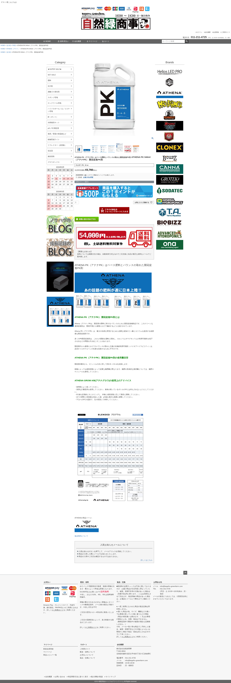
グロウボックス (54, 162)
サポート (83, 644)
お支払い (47, 582)
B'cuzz (169, 158)
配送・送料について (87, 652)
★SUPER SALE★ (54, 69)
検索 (187, 41)
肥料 (49, 80)
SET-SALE (52, 75)
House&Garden (169, 136)
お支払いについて (86, 655)
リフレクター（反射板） (57, 145)
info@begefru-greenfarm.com (171, 586)
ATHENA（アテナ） (12, 49)
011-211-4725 (165, 589)
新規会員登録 (48, 649)
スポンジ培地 (53, 97)
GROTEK (169, 180)
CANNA (169, 169)
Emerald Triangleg (169, 115)
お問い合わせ (60, 677)
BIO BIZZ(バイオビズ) (169, 223)
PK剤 (14, 45)
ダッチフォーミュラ (169, 234)
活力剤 (8, 45)
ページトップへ (185, 573)
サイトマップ (111, 677)
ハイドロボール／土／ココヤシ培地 (59, 110)
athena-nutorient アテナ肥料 (60, 312)
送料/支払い (64, 41)
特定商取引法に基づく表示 (78, 677)
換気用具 (51, 156)
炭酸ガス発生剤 (54, 92)
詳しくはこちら (146, 560)
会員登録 (216, 32)
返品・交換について (87, 658)
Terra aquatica (169, 212)
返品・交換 (121, 582)
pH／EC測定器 (53, 128)
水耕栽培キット (54, 122)
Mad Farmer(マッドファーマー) (169, 104)
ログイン (199, 32)
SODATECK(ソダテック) (169, 190)
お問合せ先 (158, 582)
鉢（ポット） (53, 117)
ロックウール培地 (54, 103)
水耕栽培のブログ (60, 224)
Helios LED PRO (169, 71)
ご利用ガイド (225, 32)
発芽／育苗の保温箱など (57, 134)
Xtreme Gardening (169, 126)
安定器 (50, 151)
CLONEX (169, 147)
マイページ (93, 41)
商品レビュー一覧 (50, 655)
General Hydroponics (169, 201)
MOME (48, 41)
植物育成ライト (54, 139)
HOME (3, 45)
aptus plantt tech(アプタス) (169, 82)
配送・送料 (84, 582)
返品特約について (81, 536)
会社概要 (208, 32)
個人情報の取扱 (97, 677)
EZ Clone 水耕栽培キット (60, 277)
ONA (169, 245)
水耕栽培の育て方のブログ (60, 248)
